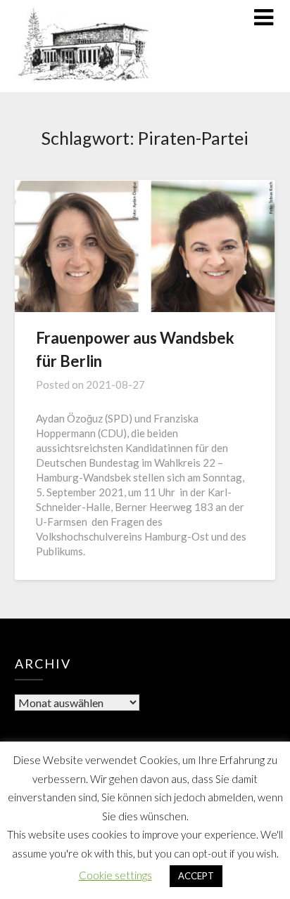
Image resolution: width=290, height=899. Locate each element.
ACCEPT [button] (196, 875)
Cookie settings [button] (115, 875)
